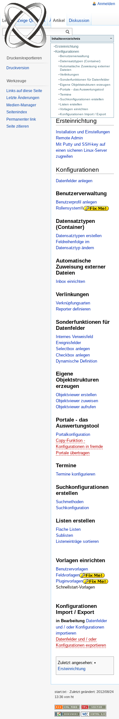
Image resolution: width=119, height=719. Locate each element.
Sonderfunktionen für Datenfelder (84, 79)
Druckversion (17, 68)
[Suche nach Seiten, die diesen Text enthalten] (67, 32)
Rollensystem (68, 208)
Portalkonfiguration (73, 434)
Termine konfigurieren (75, 474)
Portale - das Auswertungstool (82, 89)
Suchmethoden (69, 501)
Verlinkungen (69, 74)
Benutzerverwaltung (74, 56)
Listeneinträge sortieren (77, 541)
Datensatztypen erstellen (79, 235)
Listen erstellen (71, 104)
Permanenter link (21, 119)
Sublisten (64, 535)
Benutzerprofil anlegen (76, 202)
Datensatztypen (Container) (80, 61)
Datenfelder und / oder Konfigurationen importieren (81, 626)
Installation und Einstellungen (83, 132)
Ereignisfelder (68, 342)
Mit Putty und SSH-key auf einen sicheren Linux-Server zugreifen (81, 150)
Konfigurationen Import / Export (83, 114)
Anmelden (106, 4)
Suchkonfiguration (72, 507)
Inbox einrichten (70, 281)
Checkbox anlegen (73, 355)
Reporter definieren (73, 309)
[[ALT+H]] (25, 25)
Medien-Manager (21, 105)
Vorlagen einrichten (74, 109)
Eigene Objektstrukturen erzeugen (85, 84)
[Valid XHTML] (93, 714)
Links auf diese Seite (24, 91)
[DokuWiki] (67, 714)
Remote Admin (69, 138)
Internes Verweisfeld (74, 336)
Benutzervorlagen (72, 569)
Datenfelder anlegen (74, 180)
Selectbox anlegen (73, 348)
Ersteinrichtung (66, 46)
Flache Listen (68, 529)
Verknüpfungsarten (73, 303)
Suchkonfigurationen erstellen (82, 99)
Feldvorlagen (67, 575)
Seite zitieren (17, 126)
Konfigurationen (67, 51)
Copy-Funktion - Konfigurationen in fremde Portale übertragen (79, 446)
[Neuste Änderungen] (67, 707)
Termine (65, 94)
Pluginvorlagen (69, 581)
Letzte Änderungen (22, 98)
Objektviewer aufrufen (76, 406)
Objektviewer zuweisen (77, 400)
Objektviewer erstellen (76, 394)
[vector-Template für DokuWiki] (93, 707)
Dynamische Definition (76, 361)
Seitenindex (16, 112)
